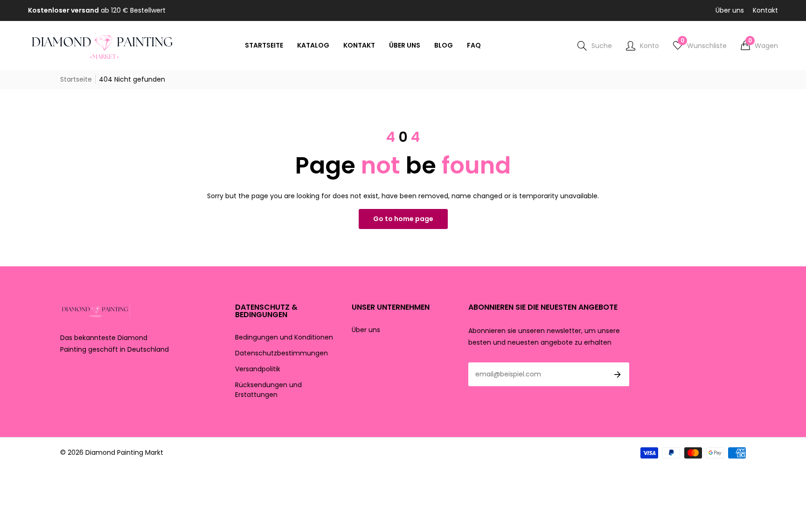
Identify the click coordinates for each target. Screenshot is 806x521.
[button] (759, 46)
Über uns (730, 10)
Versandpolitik (257, 369)
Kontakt (765, 10)
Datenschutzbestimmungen (281, 353)
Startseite (76, 79)
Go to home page (403, 218)
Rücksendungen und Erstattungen (268, 389)
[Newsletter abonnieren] (617, 374)
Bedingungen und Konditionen (284, 337)
